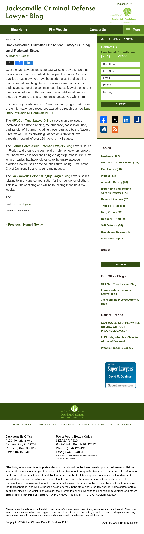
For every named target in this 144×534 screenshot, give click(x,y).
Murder (108, 175)
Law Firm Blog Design (120, 522)
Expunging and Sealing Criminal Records (116, 190)
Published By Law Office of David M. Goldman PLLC (124, 13)
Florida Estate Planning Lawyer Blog (116, 291)
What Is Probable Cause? (117, 347)
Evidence (110, 155)
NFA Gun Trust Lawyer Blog (118, 284)
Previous (13, 224)
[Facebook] (103, 119)
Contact (98, 29)
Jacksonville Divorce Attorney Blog (120, 301)
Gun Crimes (111, 169)
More (136, 29)
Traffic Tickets (113, 205)
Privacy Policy (47, 424)
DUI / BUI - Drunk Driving (120, 162)
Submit (121, 104)
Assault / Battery (114, 182)
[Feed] (115, 129)
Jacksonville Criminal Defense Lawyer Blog (50, 12)
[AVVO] (103, 129)
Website (29, 424)
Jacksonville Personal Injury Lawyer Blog (41, 176)
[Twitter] (115, 119)
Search (120, 264)
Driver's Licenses (115, 199)
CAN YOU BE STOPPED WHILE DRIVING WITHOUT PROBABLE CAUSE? (120, 326)
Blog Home (19, 29)
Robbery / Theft (114, 218)
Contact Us (86, 424)
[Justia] (137, 119)
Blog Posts (124, 424)
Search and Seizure (116, 231)
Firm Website (58, 29)
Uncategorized (25, 204)
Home (27, 224)
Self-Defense (112, 225)
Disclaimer (68, 424)
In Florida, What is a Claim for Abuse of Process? (120, 339)
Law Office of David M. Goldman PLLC (47, 522)
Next (38, 224)
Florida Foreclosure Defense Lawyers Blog (42, 146)
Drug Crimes (111, 212)
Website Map (105, 424)
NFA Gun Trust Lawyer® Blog (32, 120)
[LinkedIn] (126, 119)
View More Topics (112, 238)
